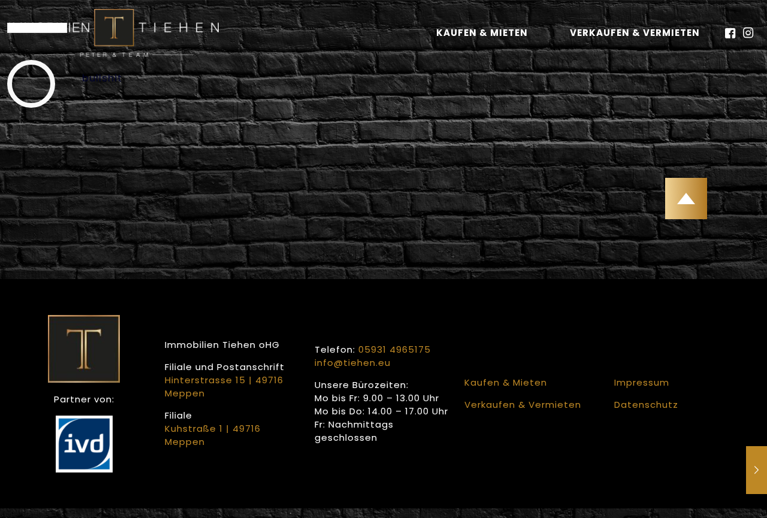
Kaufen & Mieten (482, 32)
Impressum (641, 382)
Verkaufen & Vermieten (635, 32)
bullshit (102, 78)
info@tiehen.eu (353, 362)
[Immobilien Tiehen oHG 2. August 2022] (756, 470)
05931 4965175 (394, 349)
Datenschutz (646, 404)
